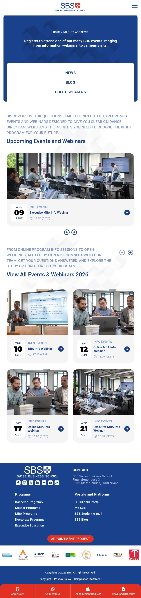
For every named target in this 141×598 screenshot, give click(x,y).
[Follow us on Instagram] (24, 484)
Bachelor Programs (29, 502)
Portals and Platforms (92, 494)
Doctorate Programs (29, 519)
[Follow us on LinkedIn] (37, 484)
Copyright (45, 579)
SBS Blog (81, 519)
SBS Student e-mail (88, 513)
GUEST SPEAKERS (70, 92)
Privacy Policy (62, 579)
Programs (23, 494)
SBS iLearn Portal (87, 502)
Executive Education (29, 525)
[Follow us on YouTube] (50, 484)
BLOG (70, 82)
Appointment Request (88, 593)
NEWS (70, 73)
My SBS (80, 508)
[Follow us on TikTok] (57, 484)
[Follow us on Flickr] (44, 484)
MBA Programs (26, 513)
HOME (57, 32)
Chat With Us (52, 593)
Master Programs (27, 508)
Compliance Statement (88, 579)
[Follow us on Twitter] (31, 484)
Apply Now (17, 593)
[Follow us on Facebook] (18, 484)
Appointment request (70, 539)
